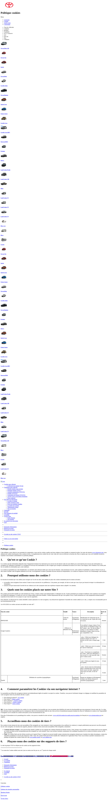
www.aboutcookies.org (95, 715)
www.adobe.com (47, 737)
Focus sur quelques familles (14, 504)
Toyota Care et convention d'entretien (17, 496)
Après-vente (7, 23)
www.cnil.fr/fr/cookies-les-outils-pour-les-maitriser (66, 715)
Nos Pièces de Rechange (10, 499)
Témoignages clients (12, 507)
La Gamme (7, 760)
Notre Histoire (11, 518)
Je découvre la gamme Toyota (15, 486)
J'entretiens (7, 762)
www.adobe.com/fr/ (35, 737)
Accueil (6, 759)
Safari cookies (16, 699)
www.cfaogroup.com (97, 552)
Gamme (6, 21)
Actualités (6, 515)
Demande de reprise (9, 530)
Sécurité (6, 511)
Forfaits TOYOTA (12, 493)
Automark (6, 20)
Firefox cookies (17, 702)
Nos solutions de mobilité (11, 513)
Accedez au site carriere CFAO (12, 534)
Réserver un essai (18, 756)
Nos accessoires (11, 508)
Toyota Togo (7, 516)
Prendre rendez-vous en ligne (15, 489)
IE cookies (21, 697)
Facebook (47, 756)
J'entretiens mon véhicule (10, 487)
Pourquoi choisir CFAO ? (14, 490)
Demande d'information (10, 527)
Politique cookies (8, 545)
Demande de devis (39, 756)
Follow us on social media (11, 538)
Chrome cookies (18, 700)
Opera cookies (16, 703)
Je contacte (7, 771)
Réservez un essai (9, 528)
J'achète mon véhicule (10, 484)
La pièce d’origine (12, 501)
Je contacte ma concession (11, 521)
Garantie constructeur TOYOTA (16, 492)
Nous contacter (11, 498)
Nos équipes (10, 519)
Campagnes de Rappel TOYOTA (16, 495)
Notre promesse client (13, 502)
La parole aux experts (13, 505)
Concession (7, 24)
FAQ (5, 522)
